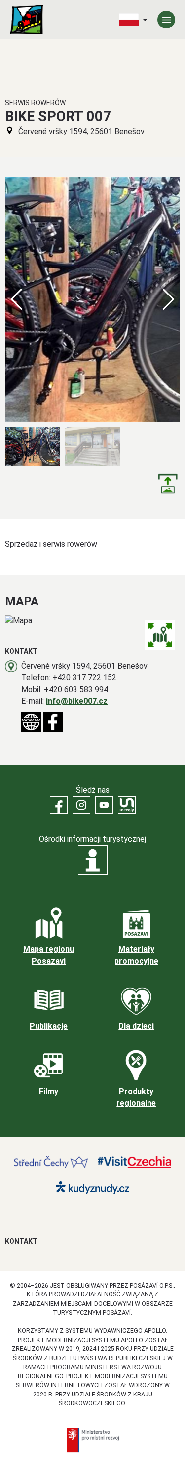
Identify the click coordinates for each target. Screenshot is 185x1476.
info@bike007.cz (77, 701)
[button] (168, 299)
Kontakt (21, 1241)
